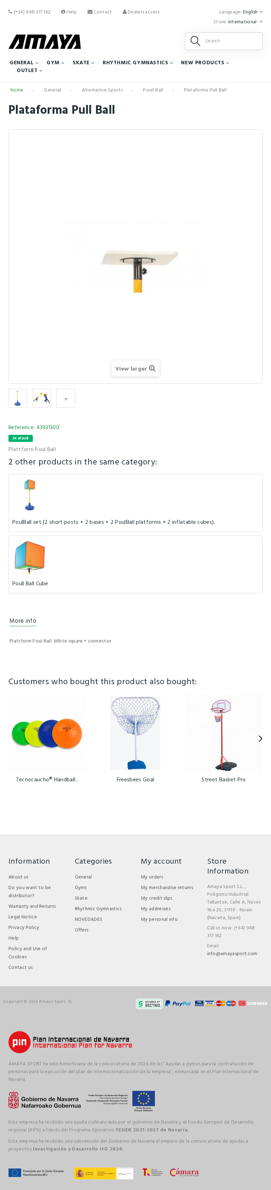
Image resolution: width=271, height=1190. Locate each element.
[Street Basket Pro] (224, 733)
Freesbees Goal (135, 780)
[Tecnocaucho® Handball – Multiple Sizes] (47, 733)
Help (71, 12)
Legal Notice (22, 917)
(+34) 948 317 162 (31, 12)
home (17, 90)
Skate (81, 63)
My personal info (159, 920)
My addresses (155, 909)
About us (18, 877)
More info (23, 621)
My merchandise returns (167, 888)
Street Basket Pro (223, 780)
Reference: (21, 428)
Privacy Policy (23, 928)
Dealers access (143, 12)
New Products (202, 63)
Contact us (20, 968)
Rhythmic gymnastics (135, 63)
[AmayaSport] (44, 41)
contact (102, 12)
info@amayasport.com (232, 954)
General (22, 63)
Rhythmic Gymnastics (98, 909)
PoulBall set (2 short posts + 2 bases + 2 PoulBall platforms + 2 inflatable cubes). (113, 522)
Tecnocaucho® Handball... (47, 780)
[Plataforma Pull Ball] (18, 398)
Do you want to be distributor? (29, 892)
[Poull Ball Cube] (29, 556)
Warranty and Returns (32, 906)
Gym (53, 63)
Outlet (27, 71)
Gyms (81, 888)
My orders (152, 877)
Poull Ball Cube (30, 583)
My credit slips (157, 898)
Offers (82, 930)
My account (161, 862)
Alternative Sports (102, 90)
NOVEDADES (89, 920)
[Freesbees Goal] (135, 733)
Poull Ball (153, 90)
